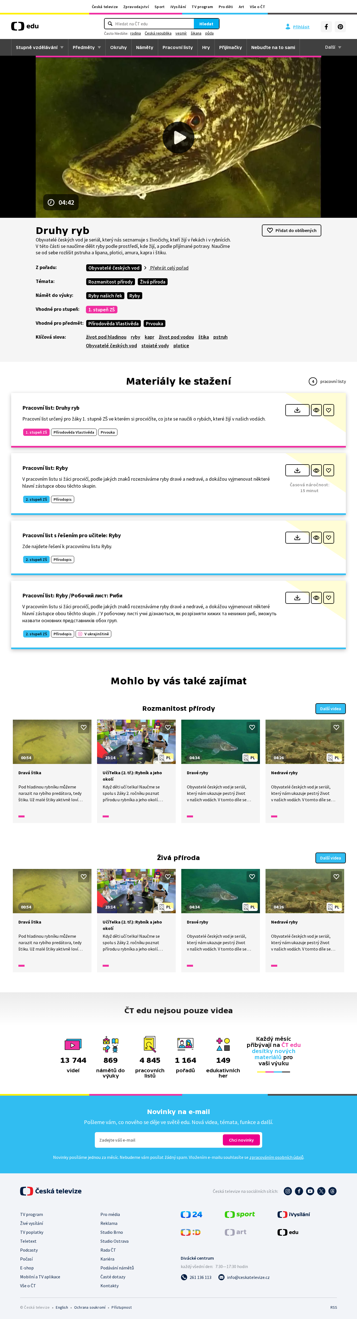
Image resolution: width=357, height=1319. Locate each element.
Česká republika (158, 33)
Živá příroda (152, 282)
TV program (202, 6)
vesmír (181, 33)
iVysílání (178, 6)
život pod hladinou (106, 337)
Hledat (206, 23)
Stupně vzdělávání (36, 47)
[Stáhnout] (297, 410)
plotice (181, 345)
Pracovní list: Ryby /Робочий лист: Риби (72, 595)
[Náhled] (316, 410)
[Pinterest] (340, 26)
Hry (206, 47)
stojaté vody (155, 345)
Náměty (144, 47)
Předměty (84, 47)
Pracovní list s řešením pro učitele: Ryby (71, 535)
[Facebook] (326, 26)
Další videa (330, 708)
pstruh (220, 337)
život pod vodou (176, 337)
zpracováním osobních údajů (276, 1157)
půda (209, 33)
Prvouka (154, 323)
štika (203, 337)
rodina (135, 33)
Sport (160, 6)
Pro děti (226, 6)
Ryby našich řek (105, 295)
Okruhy (118, 47)
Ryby (134, 295)
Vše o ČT (257, 6)
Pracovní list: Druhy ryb (50, 407)
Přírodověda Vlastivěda (113, 323)
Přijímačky (230, 47)
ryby (135, 337)
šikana (196, 33)
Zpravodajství (136, 6)
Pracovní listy (178, 47)
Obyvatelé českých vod (113, 268)
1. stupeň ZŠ (101, 309)
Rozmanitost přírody (110, 282)
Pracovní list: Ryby (45, 467)
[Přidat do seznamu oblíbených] (328, 410)
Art (241, 6)
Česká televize (105, 6)
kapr (149, 337)
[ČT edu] (24, 28)
